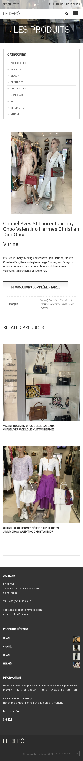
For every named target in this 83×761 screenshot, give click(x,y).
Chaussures (18, 88)
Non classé (18, 95)
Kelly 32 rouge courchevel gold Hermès (40, 258)
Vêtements (17, 107)
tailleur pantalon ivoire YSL (31, 270)
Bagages (16, 69)
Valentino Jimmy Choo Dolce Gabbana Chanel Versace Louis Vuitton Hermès (28, 428)
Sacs (14, 101)
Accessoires (18, 63)
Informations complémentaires (35, 287)
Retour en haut (64, 753)
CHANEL (7, 638)
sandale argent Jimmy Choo (28, 266)
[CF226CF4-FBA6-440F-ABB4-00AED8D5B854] (41, 173)
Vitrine (15, 114)
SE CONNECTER (11, 4)
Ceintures (17, 82)
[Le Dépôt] (12, 14)
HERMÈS (8, 663)
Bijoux (15, 76)
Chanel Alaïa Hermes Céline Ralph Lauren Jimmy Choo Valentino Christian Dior (31, 530)
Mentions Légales (13, 711)
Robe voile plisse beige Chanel (38, 262)
